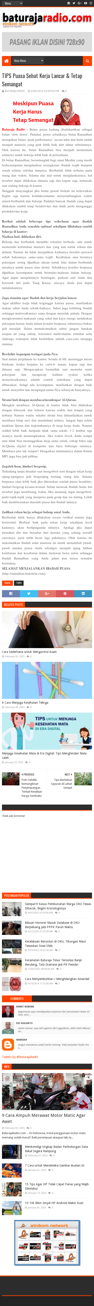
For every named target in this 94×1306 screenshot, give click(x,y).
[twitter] (74, 3)
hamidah (21, 1040)
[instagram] (90, 3)
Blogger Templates (66, 1301)
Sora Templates (40, 1301)
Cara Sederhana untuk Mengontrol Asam (29, 652)
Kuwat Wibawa (25, 1006)
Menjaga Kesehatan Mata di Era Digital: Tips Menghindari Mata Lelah (44, 755)
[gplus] (79, 3)
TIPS (18, 583)
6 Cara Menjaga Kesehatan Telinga (25, 702)
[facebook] (69, 3)
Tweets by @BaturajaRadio (20, 1057)
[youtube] (85, 3)
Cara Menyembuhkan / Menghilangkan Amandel (57, 979)
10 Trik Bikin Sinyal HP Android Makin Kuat (54, 1203)
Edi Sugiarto (24, 1023)
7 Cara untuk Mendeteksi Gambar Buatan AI (54, 1165)
